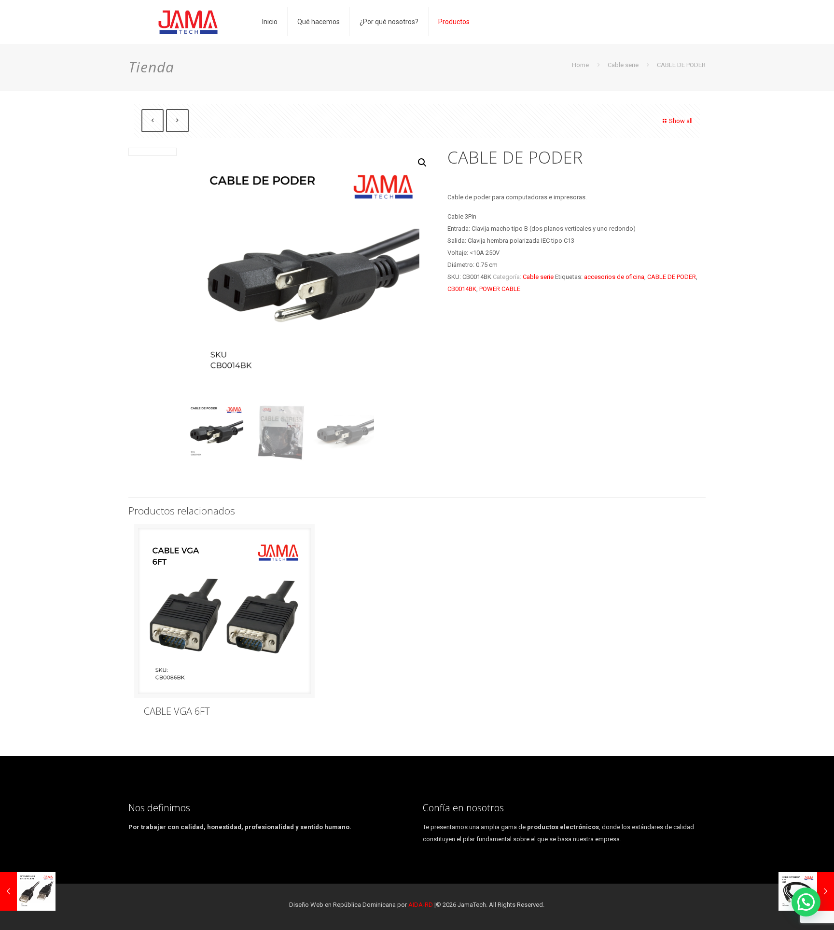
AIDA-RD (420, 904)
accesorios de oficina (614, 276)
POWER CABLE (499, 288)
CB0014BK (461, 288)
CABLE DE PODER (671, 276)
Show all (681, 121)
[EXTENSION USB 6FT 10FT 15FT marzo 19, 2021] (28, 891)
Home (580, 65)
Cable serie (623, 65)
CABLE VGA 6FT (177, 711)
